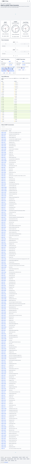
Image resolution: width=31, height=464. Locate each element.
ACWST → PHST (3, 350)
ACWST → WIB (3, 438)
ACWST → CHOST (4, 190)
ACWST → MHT (3, 307)
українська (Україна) (15, 457)
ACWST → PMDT (3, 355)
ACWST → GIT (3, 252)
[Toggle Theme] (29, 1)
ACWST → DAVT (3, 213)
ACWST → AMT (3, 150)
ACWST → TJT (3, 395)
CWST (23, 69)
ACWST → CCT (3, 180)
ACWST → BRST (3, 172)
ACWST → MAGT (3, 297)
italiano (21, 458)
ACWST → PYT (3, 365)
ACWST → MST (3, 315)
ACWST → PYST (3, 363)
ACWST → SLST (3, 381)
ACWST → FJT (3, 237)
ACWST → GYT (3, 257)
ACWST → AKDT (3, 144)
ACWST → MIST (3, 308)
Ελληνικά (2, 460)
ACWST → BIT (3, 167)
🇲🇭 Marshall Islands (9, 68)
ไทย (15, 460)
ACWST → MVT (3, 318)
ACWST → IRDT (3, 277)
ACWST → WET (3, 433)
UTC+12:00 (10, 64)
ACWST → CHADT (4, 187)
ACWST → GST (3, 255)
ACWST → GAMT (3, 245)
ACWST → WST (3, 443)
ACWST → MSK (3, 313)
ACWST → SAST (3, 373)
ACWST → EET (3, 228)
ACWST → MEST (3, 303)
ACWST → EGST (3, 230)
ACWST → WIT (3, 440)
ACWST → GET (3, 247)
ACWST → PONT (3, 358)
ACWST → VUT (3, 425)
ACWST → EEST (3, 227)
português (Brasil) (3, 458)
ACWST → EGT (3, 232)
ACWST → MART (3, 298)
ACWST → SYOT (3, 388)
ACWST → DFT (3, 217)
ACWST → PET (3, 343)
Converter (4, 3)
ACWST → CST (3, 207)
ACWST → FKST (3, 238)
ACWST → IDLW (3, 272)
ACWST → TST (3, 405)
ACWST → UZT (3, 416)
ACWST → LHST (3, 293)
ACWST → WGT (3, 436)
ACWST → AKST (3, 145)
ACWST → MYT (3, 320)
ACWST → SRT (3, 385)
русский (20, 457)
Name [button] (10, 130)
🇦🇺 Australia (23, 67)
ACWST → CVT (3, 208)
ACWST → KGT (3, 287)
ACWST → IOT (3, 275)
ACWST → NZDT (3, 335)
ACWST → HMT (3, 263)
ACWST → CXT (3, 212)
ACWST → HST (3, 268)
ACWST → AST (3, 157)
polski (9, 460)
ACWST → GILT (3, 250)
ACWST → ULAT (3, 410)
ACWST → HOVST (4, 265)
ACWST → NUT (3, 333)
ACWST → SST (3, 386)
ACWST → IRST (3, 280)
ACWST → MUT (3, 317)
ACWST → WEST (3, 431)
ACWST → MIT (3, 310)
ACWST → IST (3, 282)
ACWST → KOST (3, 288)
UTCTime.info (6, 462)
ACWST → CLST (3, 200)
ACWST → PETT (3, 345)
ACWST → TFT (3, 391)
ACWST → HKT (3, 262)
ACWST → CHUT (3, 195)
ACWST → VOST (3, 423)
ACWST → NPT (3, 328)
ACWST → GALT (3, 243)
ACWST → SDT (3, 378)
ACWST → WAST (3, 428)
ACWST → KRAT (3, 290)
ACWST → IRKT (3, 278)
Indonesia (12, 460)
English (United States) (8, 457)
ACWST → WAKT (3, 426)
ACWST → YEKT (3, 446)
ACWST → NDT (3, 323)
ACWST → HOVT (3, 267)
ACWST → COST (3, 203)
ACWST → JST (3, 283)
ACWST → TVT (3, 406)
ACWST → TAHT (3, 390)
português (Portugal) (10, 458)
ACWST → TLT (3, 398)
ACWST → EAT (3, 222)
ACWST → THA (3, 393)
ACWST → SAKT (3, 370)
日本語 (15, 458)
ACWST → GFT (3, 248)
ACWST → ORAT (3, 340)
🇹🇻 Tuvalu (3, 68)
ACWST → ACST (3, 134)
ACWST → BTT (3, 177)
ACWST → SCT (3, 376)
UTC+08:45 (23, 64)
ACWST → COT (3, 205)
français (24, 458)
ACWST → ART (3, 155)
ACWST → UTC (3, 411)
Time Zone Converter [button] (4, 130)
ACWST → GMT (3, 253)
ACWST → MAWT (3, 300)
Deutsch (28, 458)
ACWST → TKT (3, 396)
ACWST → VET (3, 418)
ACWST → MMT (3, 312)
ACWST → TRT (3, 403)
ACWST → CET (3, 185)
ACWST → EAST (3, 220)
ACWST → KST (3, 292)
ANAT (10, 61)
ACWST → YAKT (3, 445)
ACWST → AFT (3, 142)
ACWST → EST (3, 233)
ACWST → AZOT (3, 162)
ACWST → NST (3, 330)
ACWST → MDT (3, 302)
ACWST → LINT (3, 295)
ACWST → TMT (3, 400)
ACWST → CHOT (3, 192)
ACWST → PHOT (3, 348)
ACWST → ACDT (3, 132)
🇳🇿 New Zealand (10, 67)
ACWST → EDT (3, 225)
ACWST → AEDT (3, 139)
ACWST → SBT (3, 375)
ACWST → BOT (3, 170)
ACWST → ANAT (3, 152)
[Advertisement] (15, 14)
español (24, 457)
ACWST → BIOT (3, 165)
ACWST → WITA (3, 441)
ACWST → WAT (3, 430)
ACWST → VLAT (3, 420)
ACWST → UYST (3, 413)
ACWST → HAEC (3, 258)
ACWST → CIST (3, 197)
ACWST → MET (3, 305)
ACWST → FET (3, 235)
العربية (27, 457)
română (6, 460)
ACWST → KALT (3, 285)
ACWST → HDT (3, 260)
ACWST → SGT (3, 380)
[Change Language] (28, 1)
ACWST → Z (3, 448)
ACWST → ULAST (3, 408)
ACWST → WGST (3, 435)
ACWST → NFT (3, 325)
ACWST (23, 61)
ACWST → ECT (3, 223)
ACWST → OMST (3, 338)
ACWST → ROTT (3, 368)
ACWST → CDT (3, 182)
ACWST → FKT (3, 240)
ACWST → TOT (3, 401)
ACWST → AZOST (3, 160)
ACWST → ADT (3, 137)
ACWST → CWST (3, 210)
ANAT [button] (2, 81)
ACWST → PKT (3, 353)
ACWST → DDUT (3, 215)
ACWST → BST (3, 175)
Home (1, 3)
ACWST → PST (3, 360)
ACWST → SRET (3, 383)
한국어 (18, 458)
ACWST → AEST (3, 140)
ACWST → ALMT (3, 147)
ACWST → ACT (3, 135)
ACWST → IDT (3, 273)
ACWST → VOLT (3, 421)
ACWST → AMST (3, 149)
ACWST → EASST (3, 218)
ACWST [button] (15, 81)
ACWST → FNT (3, 242)
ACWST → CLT (3, 202)
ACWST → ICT (3, 270)
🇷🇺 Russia (6, 67)
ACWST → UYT (3, 415)
